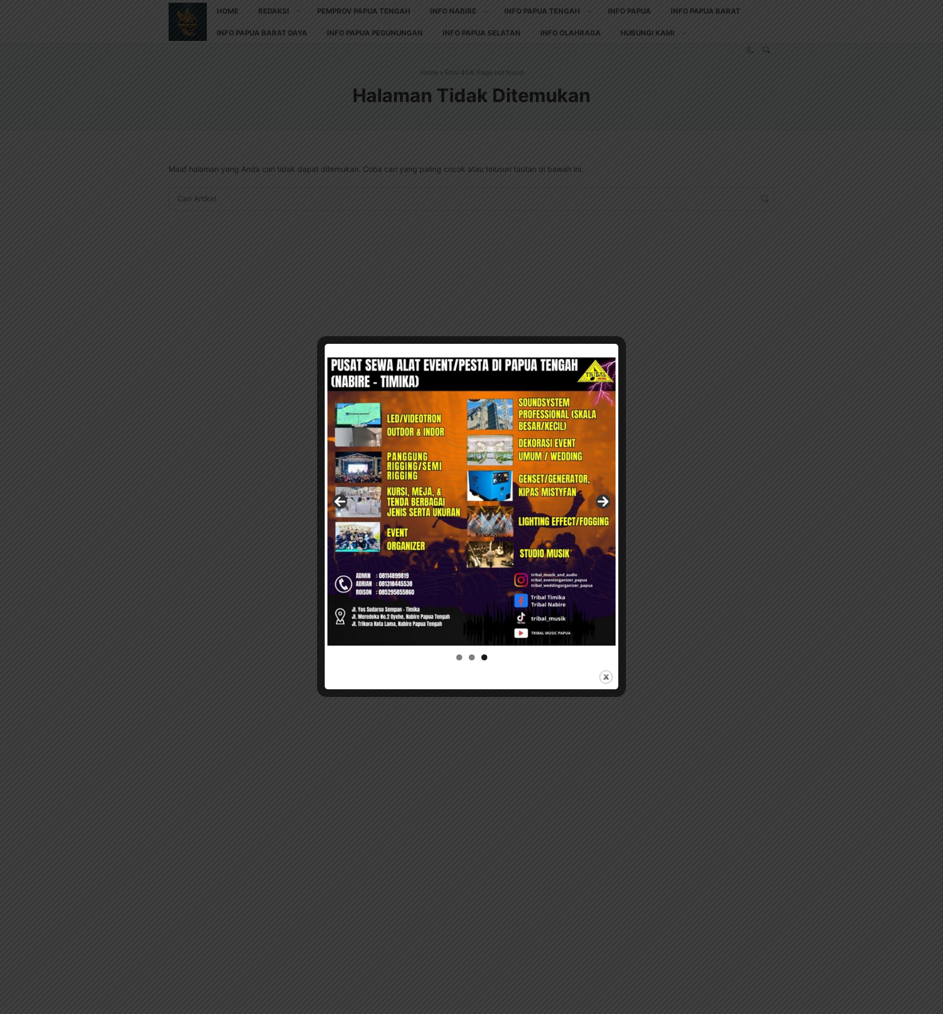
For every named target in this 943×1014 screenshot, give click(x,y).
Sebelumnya (340, 501)
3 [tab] (484, 657)
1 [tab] (459, 657)
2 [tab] (472, 657)
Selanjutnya (603, 501)
